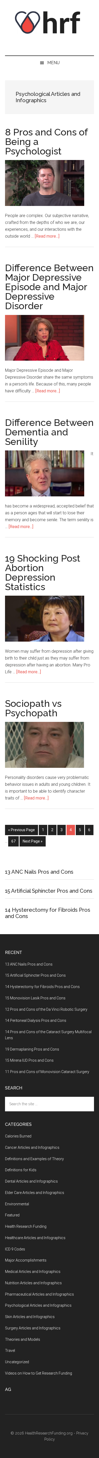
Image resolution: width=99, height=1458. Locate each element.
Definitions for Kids (20, 1170)
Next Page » (33, 841)
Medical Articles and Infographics (32, 1271)
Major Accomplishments (25, 1260)
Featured (12, 1215)
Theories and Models (22, 1339)
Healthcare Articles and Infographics (35, 1238)
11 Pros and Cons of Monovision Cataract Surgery (47, 1072)
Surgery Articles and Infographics (32, 1328)
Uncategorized (17, 1362)
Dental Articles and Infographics (31, 1181)
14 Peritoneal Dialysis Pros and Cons (35, 1020)
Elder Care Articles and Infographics (34, 1193)
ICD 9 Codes (15, 1249)
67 (15, 841)
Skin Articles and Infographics (30, 1317)
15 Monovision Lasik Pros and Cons (35, 998)
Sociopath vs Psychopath (33, 708)
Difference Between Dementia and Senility (49, 432)
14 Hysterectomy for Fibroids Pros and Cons (42, 987)
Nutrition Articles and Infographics (33, 1283)
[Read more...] (47, 236)
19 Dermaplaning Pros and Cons (32, 1049)
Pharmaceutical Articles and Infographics (39, 1294)
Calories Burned (18, 1136)
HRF (49, 22)
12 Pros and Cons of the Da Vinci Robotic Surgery (46, 1009)
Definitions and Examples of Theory (34, 1159)
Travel (10, 1350)
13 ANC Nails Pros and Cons (39, 872)
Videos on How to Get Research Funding (38, 1373)
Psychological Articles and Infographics (38, 1305)
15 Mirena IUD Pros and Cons (29, 1060)
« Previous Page (21, 830)
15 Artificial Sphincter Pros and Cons (48, 891)
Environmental (17, 1204)
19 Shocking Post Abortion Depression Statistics (42, 572)
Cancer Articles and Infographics (32, 1147)
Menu (53, 62)
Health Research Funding (25, 1226)
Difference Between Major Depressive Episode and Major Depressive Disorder (49, 286)
